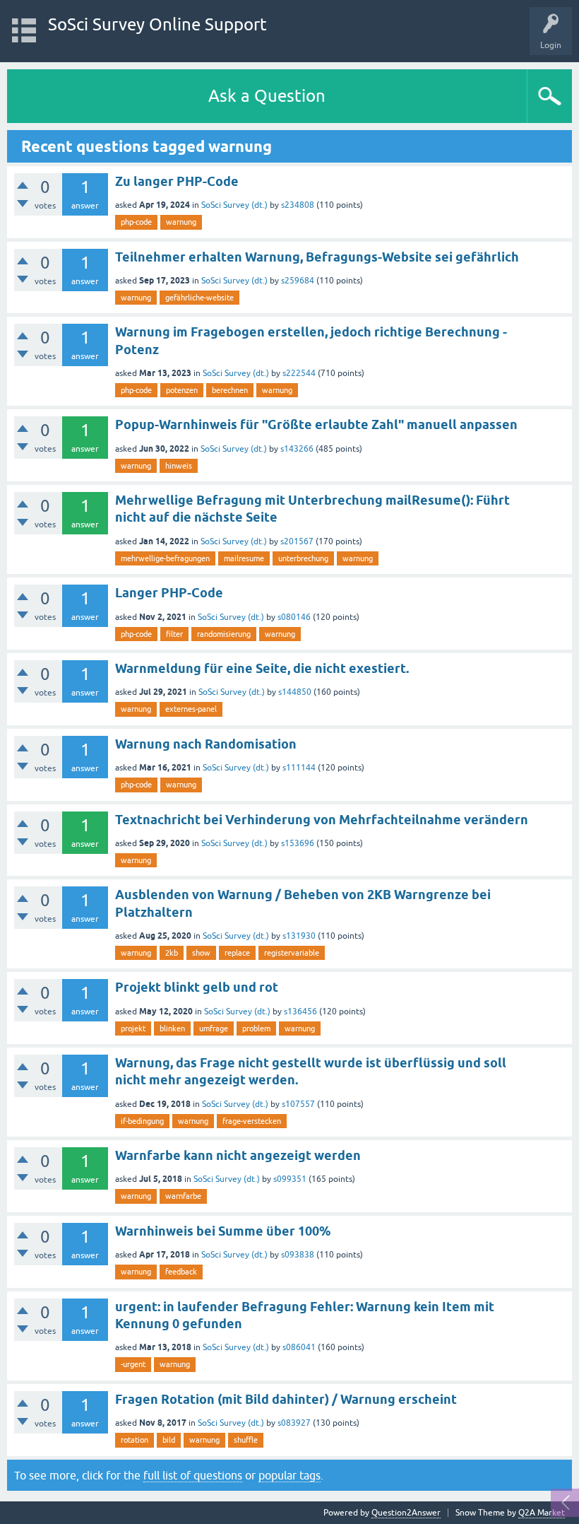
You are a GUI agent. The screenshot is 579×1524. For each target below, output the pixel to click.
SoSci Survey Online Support (157, 24)
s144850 (294, 692)
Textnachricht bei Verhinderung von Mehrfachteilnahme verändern (321, 819)
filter (174, 634)
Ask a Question (267, 95)
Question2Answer (406, 1513)
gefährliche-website (199, 297)
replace (237, 953)
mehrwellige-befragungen (165, 558)
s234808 (297, 205)
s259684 (297, 281)
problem (256, 1028)
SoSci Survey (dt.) (234, 205)
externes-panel (191, 709)
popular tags (289, 1475)
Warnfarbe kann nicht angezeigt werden (238, 1155)
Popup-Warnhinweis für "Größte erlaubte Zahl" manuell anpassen (316, 424)
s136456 (300, 1011)
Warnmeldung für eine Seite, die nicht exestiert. (262, 668)
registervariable (291, 953)
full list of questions (192, 1475)
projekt (133, 1028)
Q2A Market (541, 1513)
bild (168, 1440)
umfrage (213, 1028)
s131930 (299, 936)
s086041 (299, 1347)
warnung (181, 222)
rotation (134, 1440)
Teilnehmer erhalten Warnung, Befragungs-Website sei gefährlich (317, 257)
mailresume (244, 558)
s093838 (297, 1255)
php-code (136, 222)
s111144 (299, 768)
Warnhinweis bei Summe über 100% (223, 1231)
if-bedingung (142, 1121)
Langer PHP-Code (169, 592)
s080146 (294, 617)
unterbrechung (303, 558)
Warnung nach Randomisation (206, 744)
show (201, 953)
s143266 (297, 449)
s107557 (298, 1104)
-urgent (133, 1364)
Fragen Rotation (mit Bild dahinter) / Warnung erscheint (286, 1399)
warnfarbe (183, 1196)
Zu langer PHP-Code (177, 181)
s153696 (297, 843)
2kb (171, 953)
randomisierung (224, 634)
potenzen (182, 390)
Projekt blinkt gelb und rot (196, 987)
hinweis (178, 466)
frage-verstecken (251, 1121)
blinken (172, 1028)
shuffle (246, 1440)
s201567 (297, 541)
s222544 (299, 373)
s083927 (294, 1423)
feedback (181, 1271)
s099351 (289, 1179)
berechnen (230, 390)
